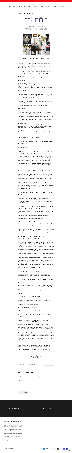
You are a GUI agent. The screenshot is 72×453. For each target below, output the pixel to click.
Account (55, 4)
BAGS (20, 6)
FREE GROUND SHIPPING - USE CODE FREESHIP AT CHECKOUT (36, 1)
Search (61, 4)
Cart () (67, 4)
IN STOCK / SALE (12, 6)
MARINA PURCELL (12, 408)
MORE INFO (61, 6)
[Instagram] (7, 440)
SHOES (35, 6)
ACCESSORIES (28, 6)
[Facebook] (4, 440)
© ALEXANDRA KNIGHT (9, 448)
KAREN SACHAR (45, 408)
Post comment (24, 392)
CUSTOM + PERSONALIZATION (48, 6)
